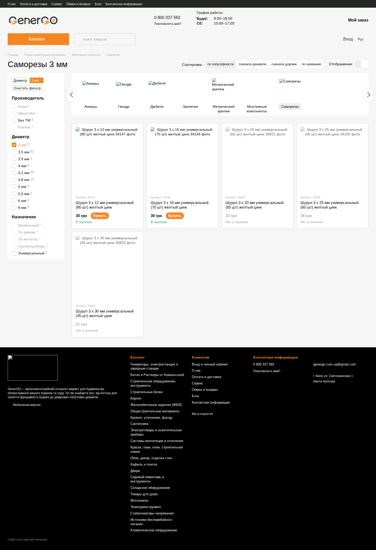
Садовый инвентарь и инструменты (147, 479)
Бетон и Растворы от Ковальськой (157, 375)
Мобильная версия (26, 405)
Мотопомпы (139, 500)
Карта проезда (324, 381)
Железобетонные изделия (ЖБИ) (156, 405)
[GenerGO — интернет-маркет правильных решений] (33, 367)
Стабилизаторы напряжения (152, 513)
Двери (135, 471)
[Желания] (315, 20)
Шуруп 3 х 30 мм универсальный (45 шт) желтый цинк (105, 313)
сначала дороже (284, 64)
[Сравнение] (329, 20)
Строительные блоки (146, 392)
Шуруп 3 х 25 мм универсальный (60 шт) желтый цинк (329, 204)
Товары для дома (144, 494)
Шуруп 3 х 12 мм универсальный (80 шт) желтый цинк (105, 204)
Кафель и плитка (143, 464)
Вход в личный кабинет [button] (210, 364)
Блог (98, 4)
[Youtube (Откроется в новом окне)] (348, 4)
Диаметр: (21, 80)
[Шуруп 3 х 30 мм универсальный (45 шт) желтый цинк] (107, 267)
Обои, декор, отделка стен (151, 458)
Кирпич (135, 398)
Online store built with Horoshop (27, 539)
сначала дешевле (252, 64)
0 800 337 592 (167, 17)
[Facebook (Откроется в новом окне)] (342, 4)
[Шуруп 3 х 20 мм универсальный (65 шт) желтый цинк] (257, 159)
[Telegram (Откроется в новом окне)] (366, 4)
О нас (12, 4)
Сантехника (139, 424)
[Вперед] (368, 94)
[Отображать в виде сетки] (358, 64)
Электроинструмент (145, 507)
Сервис (56, 4)
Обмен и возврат (78, 4)
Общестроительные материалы (154, 411)
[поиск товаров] (78, 39)
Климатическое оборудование (153, 530)
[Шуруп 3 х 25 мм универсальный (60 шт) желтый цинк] (332, 159)
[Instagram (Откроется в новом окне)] (354, 4)
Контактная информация (124, 4)
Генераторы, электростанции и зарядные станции (154, 366)
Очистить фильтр (27, 88)
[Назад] (71, 94)
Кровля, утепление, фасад (151, 417)
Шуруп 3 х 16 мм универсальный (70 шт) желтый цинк (179, 204)
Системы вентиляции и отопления (156, 441)
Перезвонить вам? (167, 24)
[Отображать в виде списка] (365, 64)
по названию (311, 64)
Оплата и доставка (33, 4)
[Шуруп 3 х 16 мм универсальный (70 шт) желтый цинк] (182, 159)
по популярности (220, 64)
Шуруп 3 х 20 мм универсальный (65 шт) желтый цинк (254, 204)
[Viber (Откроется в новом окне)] (360, 4)
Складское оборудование (150, 488)
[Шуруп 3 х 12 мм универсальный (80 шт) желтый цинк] (107, 159)
